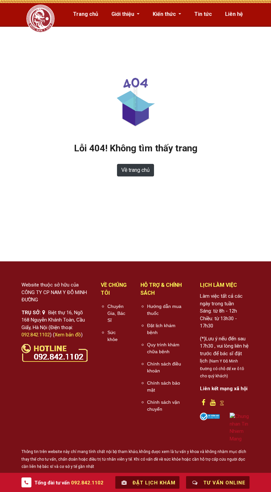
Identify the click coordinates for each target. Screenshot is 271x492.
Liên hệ (234, 14)
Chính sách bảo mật (163, 386)
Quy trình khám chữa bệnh (163, 348)
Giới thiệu (123, 14)
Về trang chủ (135, 170)
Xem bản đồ (68, 335)
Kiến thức (165, 14)
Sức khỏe (112, 336)
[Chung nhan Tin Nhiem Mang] (240, 427)
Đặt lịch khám (153, 483)
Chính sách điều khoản (164, 367)
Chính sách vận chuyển (163, 405)
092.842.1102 (35, 335)
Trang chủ (85, 14)
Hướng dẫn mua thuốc (164, 310)
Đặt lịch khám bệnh (161, 329)
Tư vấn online (224, 483)
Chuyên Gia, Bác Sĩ (116, 313)
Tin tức (203, 14)
